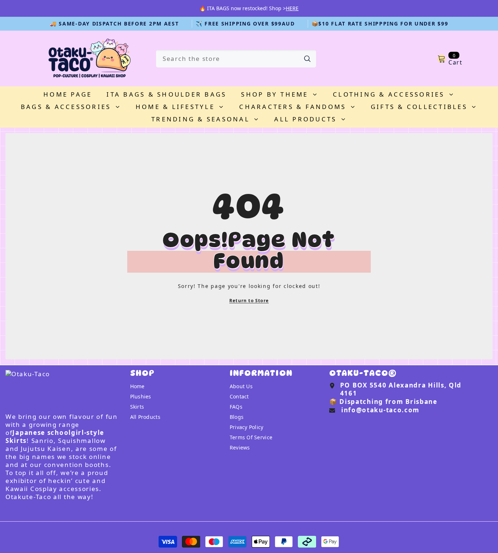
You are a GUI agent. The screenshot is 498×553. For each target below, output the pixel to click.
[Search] (236, 58)
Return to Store (249, 300)
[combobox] (227, 58)
